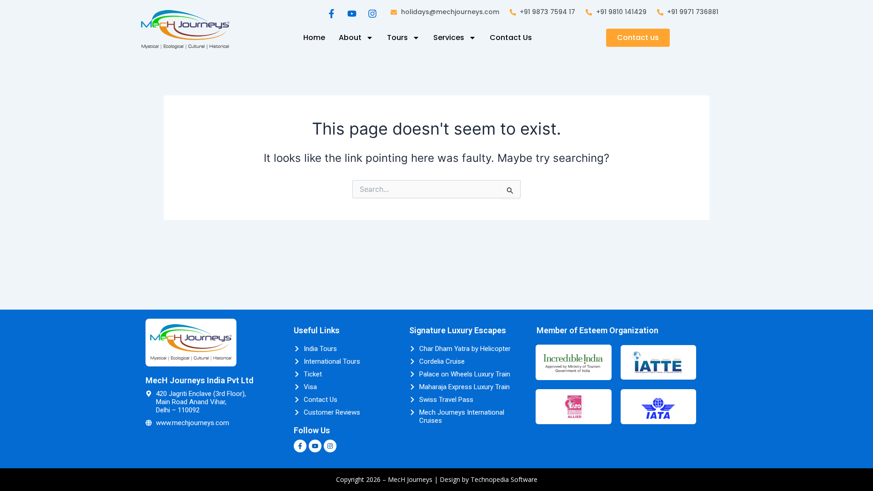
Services (448, 37)
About (350, 37)
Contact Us (511, 37)
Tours (397, 37)
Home (314, 37)
